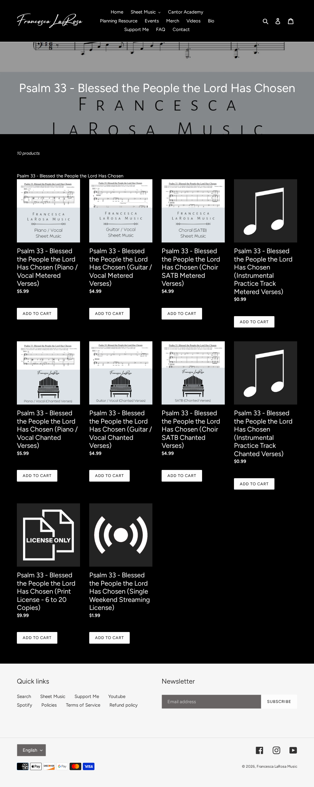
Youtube (116, 696)
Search (24, 696)
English (30, 750)
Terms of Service (83, 705)
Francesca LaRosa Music (277, 766)
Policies (49, 705)
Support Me (87, 696)
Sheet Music (52, 696)
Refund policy (123, 705)
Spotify (24, 705)
